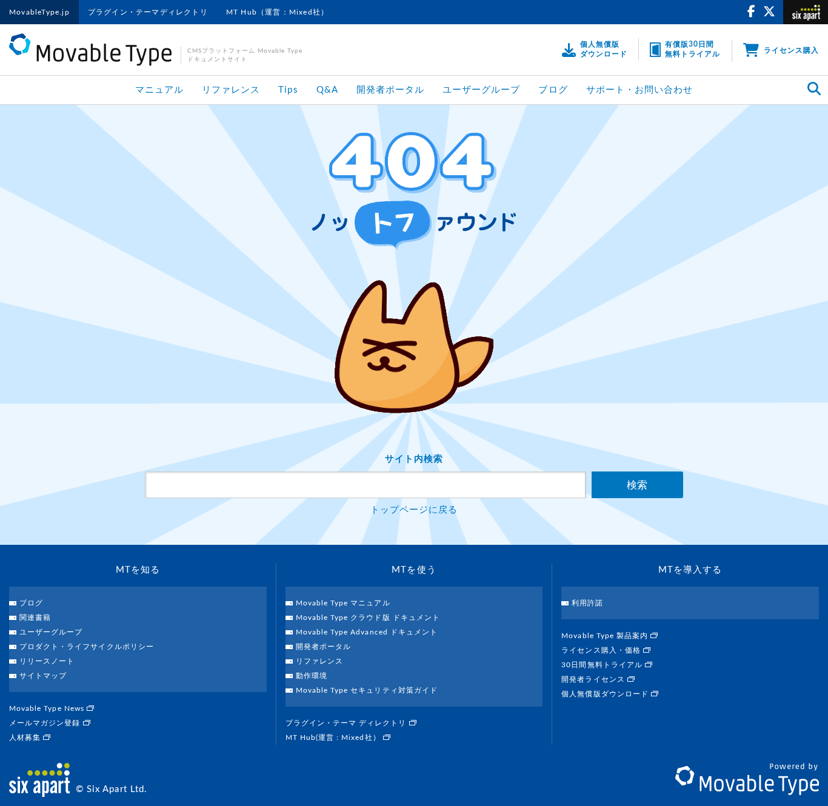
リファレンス (231, 90)
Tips (288, 90)
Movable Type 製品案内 (605, 635)
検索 (637, 485)
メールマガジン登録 (46, 723)
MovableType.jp (39, 12)
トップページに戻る (414, 510)
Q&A (327, 90)
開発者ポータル (390, 90)
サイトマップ (43, 675)
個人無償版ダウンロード (606, 694)
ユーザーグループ (481, 90)
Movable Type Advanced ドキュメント (367, 632)
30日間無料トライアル (603, 664)
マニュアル (159, 90)
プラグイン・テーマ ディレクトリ (347, 723)
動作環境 (311, 675)
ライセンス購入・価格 (602, 650)
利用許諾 (587, 603)
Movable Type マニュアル (343, 603)
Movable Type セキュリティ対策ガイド (367, 690)
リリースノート (47, 661)
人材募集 (26, 737)
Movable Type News (48, 708)
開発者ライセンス (594, 679)
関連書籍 (35, 617)
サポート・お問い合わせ (639, 90)
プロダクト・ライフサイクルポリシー (86, 646)
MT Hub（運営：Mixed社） (277, 12)
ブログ (552, 90)
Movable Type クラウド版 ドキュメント (368, 617)
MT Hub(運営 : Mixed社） (334, 737)
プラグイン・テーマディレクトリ (148, 12)
